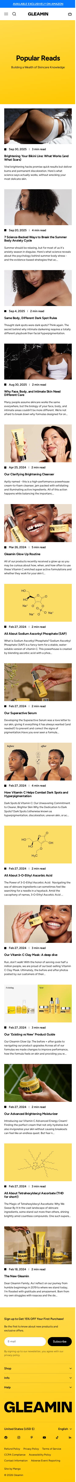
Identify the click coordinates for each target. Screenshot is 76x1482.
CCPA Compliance (15, 1457)
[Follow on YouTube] (42, 1440)
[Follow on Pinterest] (30, 1440)
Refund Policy (12, 1451)
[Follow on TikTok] (54, 1440)
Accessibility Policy (40, 1457)
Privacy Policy (31, 1451)
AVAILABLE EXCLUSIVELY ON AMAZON (38, 3)
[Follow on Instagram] (18, 1440)
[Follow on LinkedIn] (67, 1440)
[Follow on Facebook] (6, 1440)
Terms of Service (51, 1451)
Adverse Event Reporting (45, 1463)
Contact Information (16, 1463)
